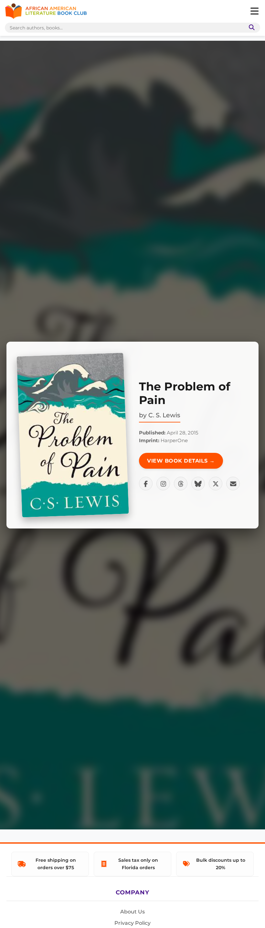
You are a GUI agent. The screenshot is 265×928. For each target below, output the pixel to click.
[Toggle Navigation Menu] (254, 11)
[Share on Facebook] (146, 483)
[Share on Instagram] (163, 483)
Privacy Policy (132, 923)
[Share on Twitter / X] (215, 483)
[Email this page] (233, 483)
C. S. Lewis (164, 415)
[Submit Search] (250, 27)
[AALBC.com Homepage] (46, 11)
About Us (132, 912)
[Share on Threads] (180, 483)
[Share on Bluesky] (198, 483)
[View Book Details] (72, 435)
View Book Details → (181, 461)
